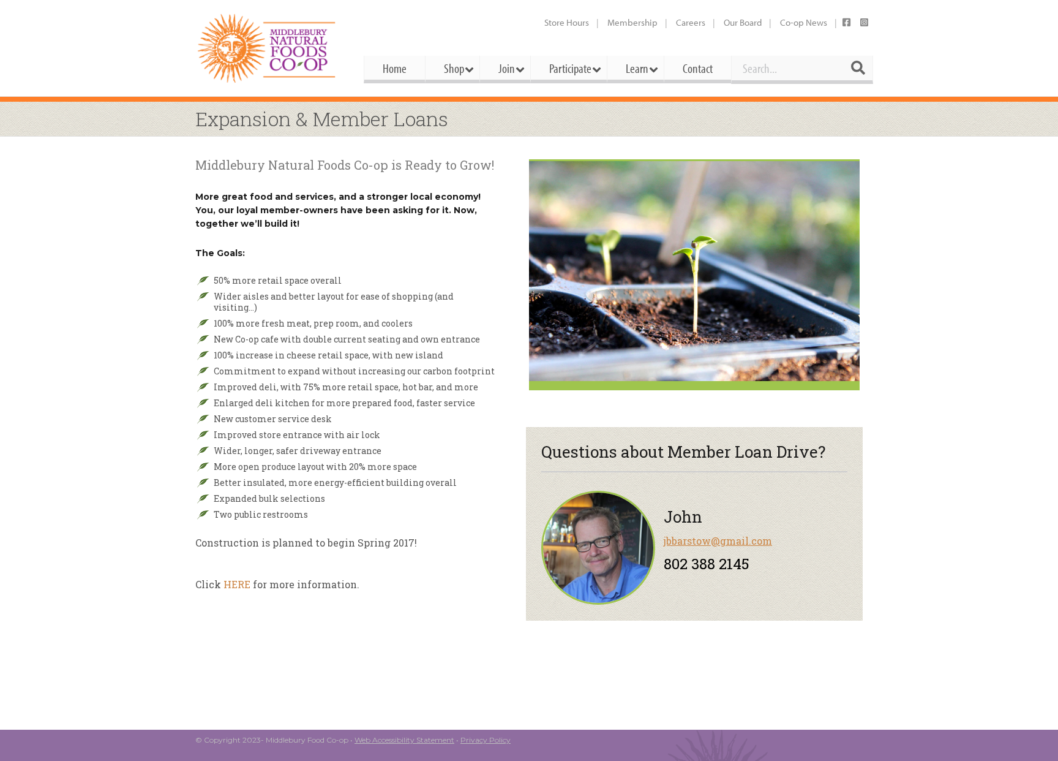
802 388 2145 (706, 564)
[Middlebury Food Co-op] (268, 48)
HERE (236, 584)
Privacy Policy (485, 739)
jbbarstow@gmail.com (718, 540)
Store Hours (566, 22)
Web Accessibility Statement (404, 739)
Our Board (743, 22)
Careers (690, 22)
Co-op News (803, 22)
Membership (632, 22)
